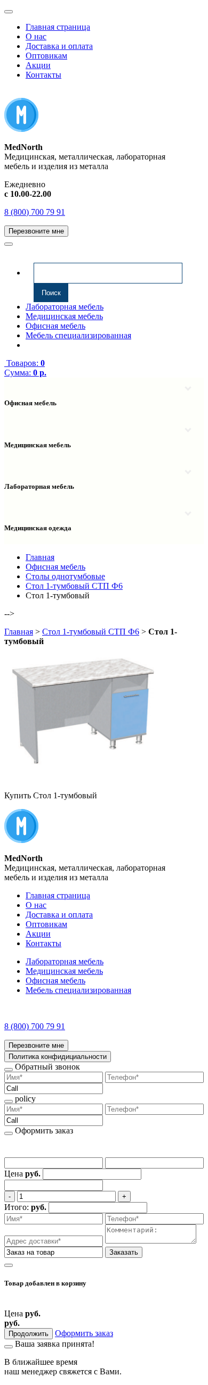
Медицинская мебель (64, 316)
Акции (38, 65)
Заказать (123, 1252)
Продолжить (29, 1334)
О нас (36, 36)
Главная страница (58, 26)
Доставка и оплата (59, 46)
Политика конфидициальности (58, 1057)
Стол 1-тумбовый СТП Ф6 (90, 631)
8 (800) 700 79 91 (34, 211)
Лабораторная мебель (64, 306)
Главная (18, 631)
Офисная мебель (55, 325)
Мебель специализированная (78, 335)
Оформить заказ (84, 1333)
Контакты (43, 74)
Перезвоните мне (36, 231)
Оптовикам (46, 55)
